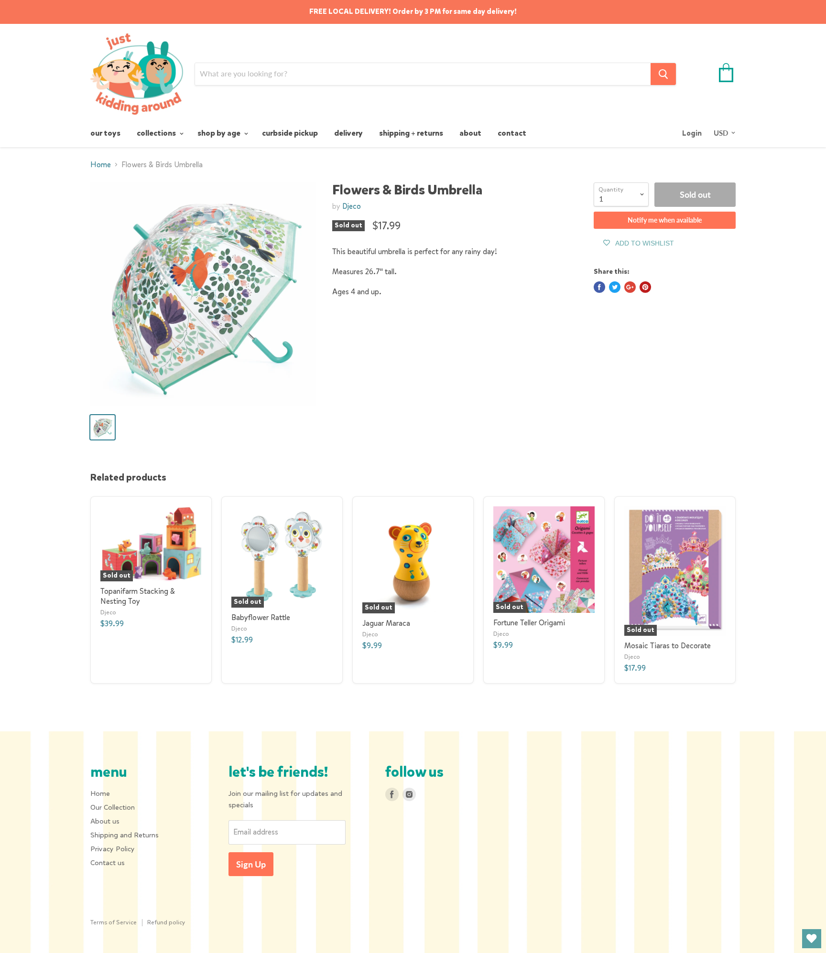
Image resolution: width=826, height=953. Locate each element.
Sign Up (251, 864)
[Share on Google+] (630, 287)
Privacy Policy (112, 849)
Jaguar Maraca (386, 623)
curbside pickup (290, 133)
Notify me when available (665, 220)
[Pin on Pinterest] (645, 287)
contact (512, 133)
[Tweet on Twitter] (614, 287)
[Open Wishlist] (811, 938)
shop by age (219, 133)
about (470, 133)
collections (157, 133)
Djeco (351, 206)
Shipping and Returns (124, 835)
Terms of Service (113, 922)
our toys (105, 133)
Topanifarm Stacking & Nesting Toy (137, 596)
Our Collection (112, 807)
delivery (348, 133)
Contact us (107, 862)
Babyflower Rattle (260, 617)
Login (692, 133)
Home (100, 165)
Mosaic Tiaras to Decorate (667, 646)
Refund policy (166, 922)
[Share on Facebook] (599, 287)
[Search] (663, 74)
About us (105, 821)
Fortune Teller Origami (529, 623)
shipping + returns (411, 133)
